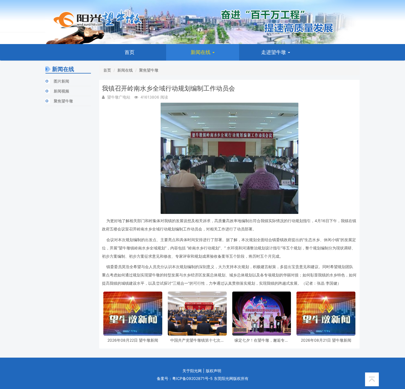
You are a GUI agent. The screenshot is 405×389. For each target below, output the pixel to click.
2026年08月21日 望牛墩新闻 (326, 340)
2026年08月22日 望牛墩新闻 (132, 340)
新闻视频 (61, 91)
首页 (129, 52)
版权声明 (213, 370)
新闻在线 (201, 52)
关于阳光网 (192, 370)
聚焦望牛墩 (63, 101)
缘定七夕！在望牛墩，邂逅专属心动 (261, 340)
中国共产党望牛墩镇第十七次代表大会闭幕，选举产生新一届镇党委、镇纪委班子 (197, 340)
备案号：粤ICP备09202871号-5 (185, 378)
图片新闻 (61, 81)
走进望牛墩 (274, 52)
